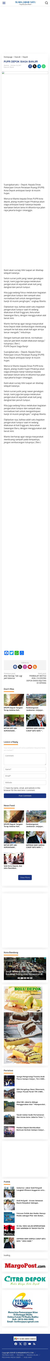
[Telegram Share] (39, 66)
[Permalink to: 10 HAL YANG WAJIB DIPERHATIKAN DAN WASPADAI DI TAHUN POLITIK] (9, 1230)
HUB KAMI (28, 1357)
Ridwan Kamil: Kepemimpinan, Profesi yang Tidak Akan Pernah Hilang (24, 973)
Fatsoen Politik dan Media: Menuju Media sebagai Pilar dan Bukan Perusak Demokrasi (31, 1214)
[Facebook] (15, 667)
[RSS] (35, 667)
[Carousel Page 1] (19, 978)
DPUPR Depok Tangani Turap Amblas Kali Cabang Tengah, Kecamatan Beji (13, 709)
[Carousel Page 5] (31, 978)
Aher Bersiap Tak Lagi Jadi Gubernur (13, 675)
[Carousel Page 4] (28, 978)
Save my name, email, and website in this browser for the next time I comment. (22, 789)
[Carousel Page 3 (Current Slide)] (25, 978)
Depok (12, 67)
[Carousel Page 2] (22, 978)
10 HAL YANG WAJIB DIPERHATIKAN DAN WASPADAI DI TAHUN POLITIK (31, 1227)
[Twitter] (20, 667)
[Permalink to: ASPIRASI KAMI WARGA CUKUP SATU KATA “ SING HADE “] (36, 720)
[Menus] (4, 3)
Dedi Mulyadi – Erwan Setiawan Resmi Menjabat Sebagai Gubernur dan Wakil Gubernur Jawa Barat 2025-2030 (30, 1202)
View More (25, 877)
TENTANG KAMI (8, 1355)
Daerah (6, 67)
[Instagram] (25, 667)
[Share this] (30, 66)
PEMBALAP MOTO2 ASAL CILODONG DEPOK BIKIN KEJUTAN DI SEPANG (36, 678)
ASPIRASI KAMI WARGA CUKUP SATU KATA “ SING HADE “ (35, 729)
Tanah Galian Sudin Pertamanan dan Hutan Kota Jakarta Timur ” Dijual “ (30, 1116)
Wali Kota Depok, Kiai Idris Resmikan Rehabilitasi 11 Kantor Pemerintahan (13, 867)
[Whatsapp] (44, 66)
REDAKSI (20, 1355)
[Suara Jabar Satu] (25, 3)
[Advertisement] (25, 17)
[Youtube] (30, 667)
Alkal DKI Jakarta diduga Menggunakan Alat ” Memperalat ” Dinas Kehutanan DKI (31, 1103)
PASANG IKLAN (32, 1355)
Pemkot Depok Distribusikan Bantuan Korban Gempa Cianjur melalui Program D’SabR (30, 1129)
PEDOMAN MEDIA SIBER (11, 1357)
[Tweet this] (35, 66)
